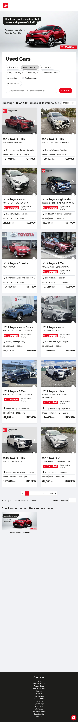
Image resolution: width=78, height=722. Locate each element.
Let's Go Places (39, 683)
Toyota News (39, 686)
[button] (73, 717)
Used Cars (39, 701)
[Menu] (73, 5)
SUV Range (39, 706)
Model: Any (47, 67)
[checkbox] (34, 134)
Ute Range (39, 709)
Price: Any (12, 67)
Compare (39, 691)
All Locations (14, 78)
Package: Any (32, 78)
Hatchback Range (39, 711)
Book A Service (39, 699)
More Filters (13, 83)
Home (39, 681)
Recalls (39, 694)
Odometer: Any (50, 72)
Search (65, 91)
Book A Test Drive (39, 689)
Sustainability (39, 714)
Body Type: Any (15, 72)
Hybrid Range (39, 704)
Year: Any (33, 72)
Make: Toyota (30, 67)
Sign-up (39, 716)
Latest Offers (39, 696)
